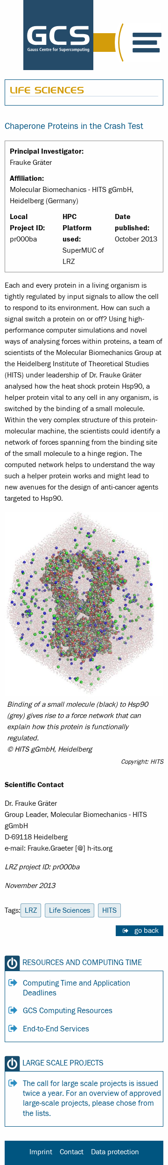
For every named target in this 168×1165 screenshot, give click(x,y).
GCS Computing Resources (67, 1011)
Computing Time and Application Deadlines (76, 988)
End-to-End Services (56, 1029)
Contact (72, 1152)
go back (146, 930)
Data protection (115, 1152)
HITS (109, 910)
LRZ (31, 910)
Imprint (40, 1152)
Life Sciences (69, 910)
